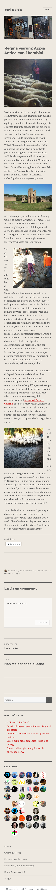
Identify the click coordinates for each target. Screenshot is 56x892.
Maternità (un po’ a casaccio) (19, 865)
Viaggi (7, 878)
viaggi (15, 573)
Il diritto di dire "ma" (18, 722)
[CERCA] (49, 700)
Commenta (42, 622)
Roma (39, 571)
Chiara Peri (13, 571)
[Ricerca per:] (25, 700)
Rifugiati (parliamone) (15, 859)
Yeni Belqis (13, 10)
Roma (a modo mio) (14, 872)
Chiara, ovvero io (12, 853)
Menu (47, 10)
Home (7, 846)
